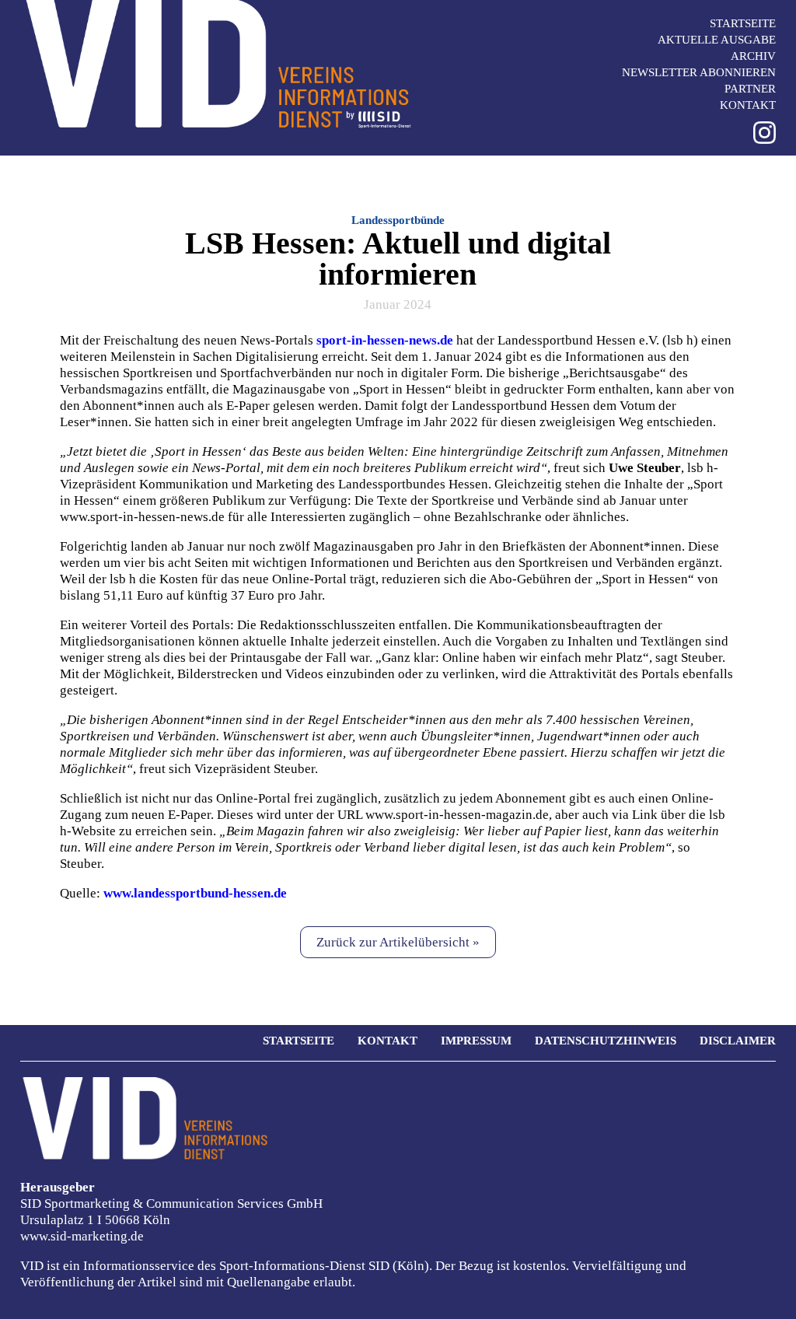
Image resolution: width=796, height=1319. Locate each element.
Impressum (476, 1040)
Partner (750, 88)
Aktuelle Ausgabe (717, 39)
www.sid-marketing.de (82, 1236)
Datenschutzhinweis (605, 1040)
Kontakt (748, 105)
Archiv (753, 56)
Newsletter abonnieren (699, 72)
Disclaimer (738, 1040)
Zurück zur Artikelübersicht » (398, 942)
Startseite (743, 23)
